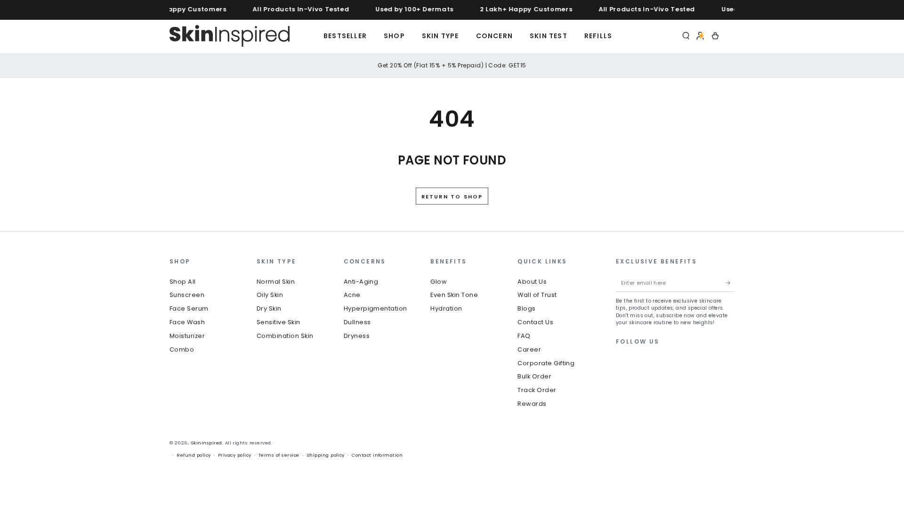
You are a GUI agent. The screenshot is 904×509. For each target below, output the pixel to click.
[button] (686, 35)
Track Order (536, 390)
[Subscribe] (730, 283)
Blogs (526, 308)
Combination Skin (285, 336)
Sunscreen (187, 295)
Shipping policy (326, 455)
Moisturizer (187, 336)
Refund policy (193, 455)
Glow (438, 282)
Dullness (357, 322)
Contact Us (535, 322)
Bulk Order (534, 376)
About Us (532, 282)
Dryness (357, 336)
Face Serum (189, 308)
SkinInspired (206, 443)
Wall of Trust (537, 295)
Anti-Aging (361, 282)
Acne (352, 295)
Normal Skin (276, 282)
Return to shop (452, 196)
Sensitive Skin (278, 322)
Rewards (531, 404)
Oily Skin (270, 295)
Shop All (183, 282)
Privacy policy (234, 455)
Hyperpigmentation (375, 308)
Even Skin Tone (454, 295)
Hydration (446, 308)
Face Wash (187, 322)
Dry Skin (269, 308)
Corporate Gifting (545, 363)
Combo (182, 349)
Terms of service (278, 455)
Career (529, 349)
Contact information (377, 455)
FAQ (523, 336)
